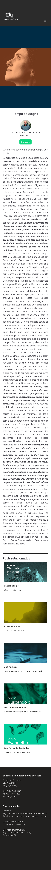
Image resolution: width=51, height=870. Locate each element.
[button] (45, 21)
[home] (10, 16)
